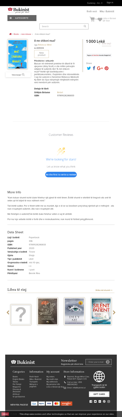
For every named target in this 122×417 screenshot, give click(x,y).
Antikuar (16, 394)
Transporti (33, 382)
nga (35, 45)
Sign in (110, 2)
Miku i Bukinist (35, 379)
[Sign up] (107, 362)
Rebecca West (44, 45)
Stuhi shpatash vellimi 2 (47, 329)
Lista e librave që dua (55, 387)
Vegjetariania (21, 328)
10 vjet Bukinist (19, 397)
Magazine (17, 387)
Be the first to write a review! (61, 174)
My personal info (53, 384)
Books (15, 377)
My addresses (52, 382)
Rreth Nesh (34, 377)
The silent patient (101, 328)
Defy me (74, 328)
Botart (60, 92)
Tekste (15, 382)
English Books (18, 379)
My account (53, 372)
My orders (50, 377)
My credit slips (52, 379)
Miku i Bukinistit (107, 11)
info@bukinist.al (79, 388)
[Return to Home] (10, 34)
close (5, 414)
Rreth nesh (92, 11)
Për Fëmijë (17, 384)
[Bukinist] (18, 10)
